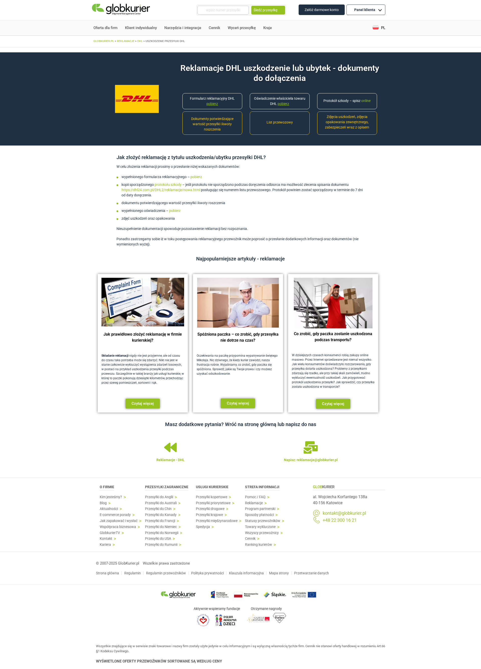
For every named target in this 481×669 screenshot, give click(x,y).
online (366, 101)
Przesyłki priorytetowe (213, 503)
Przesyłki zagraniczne (166, 487)
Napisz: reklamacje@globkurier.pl (311, 460)
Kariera (105, 544)
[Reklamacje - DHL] (170, 447)
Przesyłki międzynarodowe (216, 520)
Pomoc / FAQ (255, 497)
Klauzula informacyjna (246, 573)
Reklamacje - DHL (170, 460)
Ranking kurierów (258, 544)
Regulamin (132, 573)
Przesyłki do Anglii (159, 497)
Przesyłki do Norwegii (161, 533)
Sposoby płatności (259, 514)
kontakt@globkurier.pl (344, 513)
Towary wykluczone (260, 526)
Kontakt (106, 538)
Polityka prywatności (207, 573)
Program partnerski (260, 508)
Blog (103, 503)
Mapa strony (279, 573)
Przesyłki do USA (158, 538)
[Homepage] (121, 10)
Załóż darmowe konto (322, 10)
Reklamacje (254, 503)
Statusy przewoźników (262, 520)
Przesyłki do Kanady (161, 514)
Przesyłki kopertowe (211, 497)
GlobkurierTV (110, 533)
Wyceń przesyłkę (242, 28)
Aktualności (109, 508)
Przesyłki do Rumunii (161, 544)
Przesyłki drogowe (210, 508)
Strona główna (107, 573)
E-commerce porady (115, 514)
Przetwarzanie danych (311, 573)
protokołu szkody (168, 185)
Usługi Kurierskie (212, 487)
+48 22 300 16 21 (340, 520)
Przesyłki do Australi (161, 503)
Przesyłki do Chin (158, 508)
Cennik (214, 28)
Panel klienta (364, 10)
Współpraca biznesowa (118, 526)
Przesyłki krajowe (209, 514)
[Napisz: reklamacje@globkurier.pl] (310, 447)
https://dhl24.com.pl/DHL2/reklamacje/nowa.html (161, 190)
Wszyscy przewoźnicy (262, 533)
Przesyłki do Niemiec (161, 526)
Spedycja (203, 526)
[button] (379, 28)
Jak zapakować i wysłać (119, 520)
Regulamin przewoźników (166, 573)
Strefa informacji (262, 487)
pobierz (196, 177)
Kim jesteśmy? (111, 497)
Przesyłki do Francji (160, 520)
